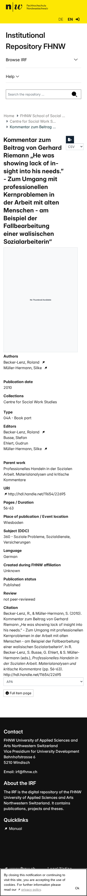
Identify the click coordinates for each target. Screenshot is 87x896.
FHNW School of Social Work (43, 115)
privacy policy (31, 889)
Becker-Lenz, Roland (21, 362)
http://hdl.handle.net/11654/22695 (36, 494)
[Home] (27, 7)
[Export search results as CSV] (70, 139)
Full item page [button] (20, 693)
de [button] (61, 19)
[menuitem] (43, 60)
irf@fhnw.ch (26, 771)
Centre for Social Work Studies (33, 121)
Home (9, 115)
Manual (15, 828)
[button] (77, 19)
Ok (77, 888)
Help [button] (11, 76)
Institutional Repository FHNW (35, 41)
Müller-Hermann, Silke (22, 367)
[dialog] (43, 882)
